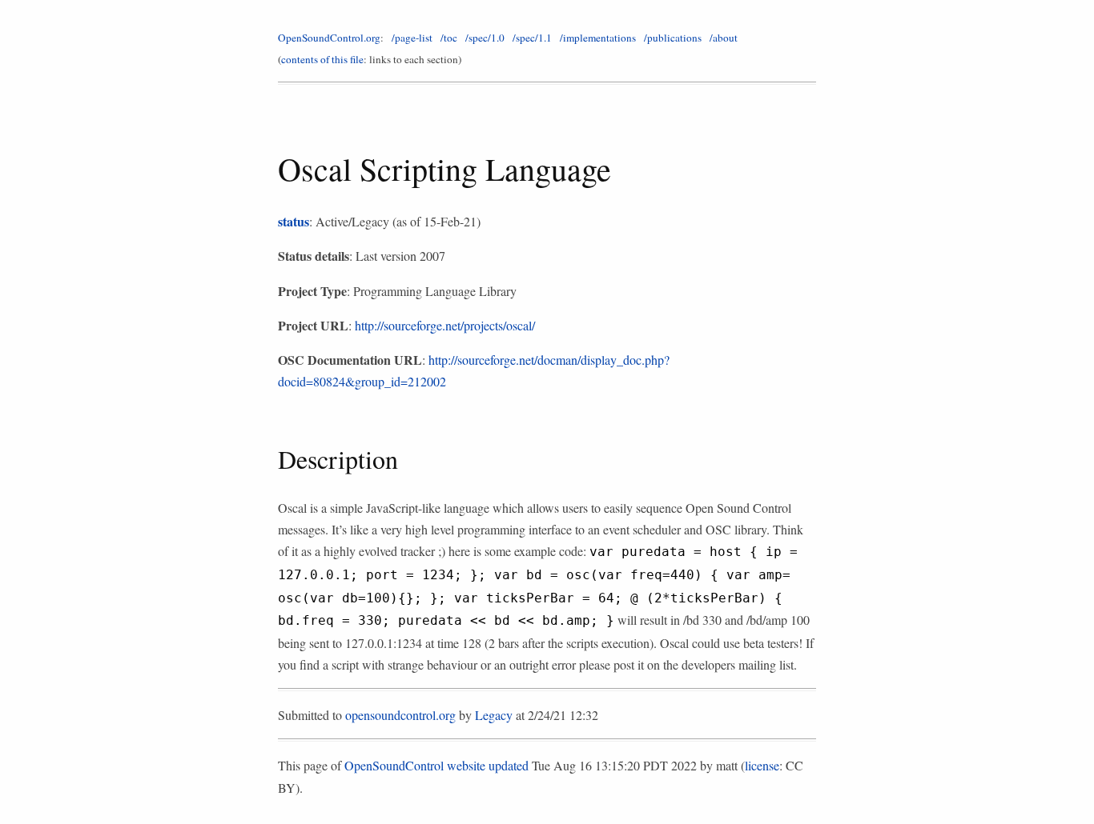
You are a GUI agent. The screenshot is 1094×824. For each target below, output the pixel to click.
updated (509, 765)
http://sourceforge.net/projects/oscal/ (445, 325)
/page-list (412, 37)
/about (724, 37)
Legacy (494, 714)
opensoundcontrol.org (400, 714)
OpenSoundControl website (414, 765)
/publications (673, 37)
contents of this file (322, 59)
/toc (448, 37)
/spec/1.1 (532, 37)
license (762, 765)
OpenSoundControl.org (329, 37)
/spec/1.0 (485, 37)
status (293, 221)
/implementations (598, 37)
